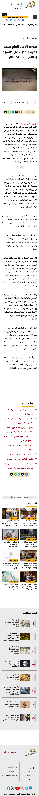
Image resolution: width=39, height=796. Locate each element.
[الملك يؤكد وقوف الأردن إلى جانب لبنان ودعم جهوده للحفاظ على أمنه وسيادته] (28, 555)
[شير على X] (16, 112)
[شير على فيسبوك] (20, 112)
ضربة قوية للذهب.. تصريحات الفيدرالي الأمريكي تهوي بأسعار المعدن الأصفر (11, 636)
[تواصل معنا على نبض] (23, 20)
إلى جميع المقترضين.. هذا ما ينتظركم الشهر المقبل (12, 623)
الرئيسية (34, 38)
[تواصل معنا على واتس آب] (15, 20)
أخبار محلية (32, 24)
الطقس (10, 24)
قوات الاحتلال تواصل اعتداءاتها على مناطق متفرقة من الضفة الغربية (10, 523)
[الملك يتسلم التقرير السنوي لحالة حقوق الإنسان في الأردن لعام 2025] (28, 576)
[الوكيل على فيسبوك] (8, 788)
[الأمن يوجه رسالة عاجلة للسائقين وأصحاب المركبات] (28, 534)
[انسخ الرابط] (5, 112)
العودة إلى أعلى (8, 752)
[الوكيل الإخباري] (30, 5)
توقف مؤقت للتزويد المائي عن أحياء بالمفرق (11, 586)
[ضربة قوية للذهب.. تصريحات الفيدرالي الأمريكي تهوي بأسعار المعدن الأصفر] (25, 636)
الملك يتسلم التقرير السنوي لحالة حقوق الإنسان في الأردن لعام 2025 (29, 586)
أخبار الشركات (12, 539)
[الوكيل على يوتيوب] (17, 788)
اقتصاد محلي (21, 24)
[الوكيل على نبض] (30, 788)
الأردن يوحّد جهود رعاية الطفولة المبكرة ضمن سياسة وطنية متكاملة (29, 523)
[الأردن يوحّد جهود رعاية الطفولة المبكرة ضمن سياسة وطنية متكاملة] (28, 513)
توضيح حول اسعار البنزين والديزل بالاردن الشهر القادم (11, 717)
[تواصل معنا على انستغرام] (19, 20)
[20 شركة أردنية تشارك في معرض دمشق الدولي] (10, 555)
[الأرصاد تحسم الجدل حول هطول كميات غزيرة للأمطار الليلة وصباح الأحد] (25, 690)
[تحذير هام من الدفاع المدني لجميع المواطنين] (25, 663)
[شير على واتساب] (9, 112)
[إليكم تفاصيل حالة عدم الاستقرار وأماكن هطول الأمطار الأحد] (25, 650)
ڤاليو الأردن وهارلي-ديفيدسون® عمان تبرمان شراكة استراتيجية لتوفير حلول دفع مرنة (11, 544)
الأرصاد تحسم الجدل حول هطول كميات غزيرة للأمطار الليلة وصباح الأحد (11, 690)
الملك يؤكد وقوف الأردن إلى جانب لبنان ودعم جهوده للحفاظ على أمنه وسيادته (29, 565)
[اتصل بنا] (7, 20)
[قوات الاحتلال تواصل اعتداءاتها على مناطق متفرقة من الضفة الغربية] (10, 513)
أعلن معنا (32, 779)
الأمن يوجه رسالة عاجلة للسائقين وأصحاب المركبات (30, 544)
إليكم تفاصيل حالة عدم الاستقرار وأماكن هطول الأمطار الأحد (12, 650)
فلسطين (13, 518)
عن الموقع (31, 767)
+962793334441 (13, 767)
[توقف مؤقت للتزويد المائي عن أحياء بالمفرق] (10, 576)
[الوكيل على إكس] (12, 788)
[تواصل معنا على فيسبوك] (11, 20)
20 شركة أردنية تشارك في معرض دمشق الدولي (11, 565)
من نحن (32, 764)
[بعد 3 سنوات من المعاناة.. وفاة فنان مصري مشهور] (25, 704)
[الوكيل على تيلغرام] (26, 788)
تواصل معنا (31, 771)
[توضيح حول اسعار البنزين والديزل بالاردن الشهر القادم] (25, 717)
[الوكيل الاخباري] (30, 752)
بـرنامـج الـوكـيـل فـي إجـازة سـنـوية (20, 459)
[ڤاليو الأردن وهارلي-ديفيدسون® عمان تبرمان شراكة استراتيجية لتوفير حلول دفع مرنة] (10, 534)
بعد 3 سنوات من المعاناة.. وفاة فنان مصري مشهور (12, 704)
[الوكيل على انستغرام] (22, 788)
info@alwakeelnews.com (10, 775)
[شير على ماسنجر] (13, 112)
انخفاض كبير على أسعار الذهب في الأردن (12, 677)
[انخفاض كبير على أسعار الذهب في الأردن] (25, 677)
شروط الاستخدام (29, 775)
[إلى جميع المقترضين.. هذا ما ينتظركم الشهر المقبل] (25, 623)
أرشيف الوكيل (22, 38)
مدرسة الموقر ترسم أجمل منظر (22, 454)
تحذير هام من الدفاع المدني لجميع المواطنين (11, 663)
